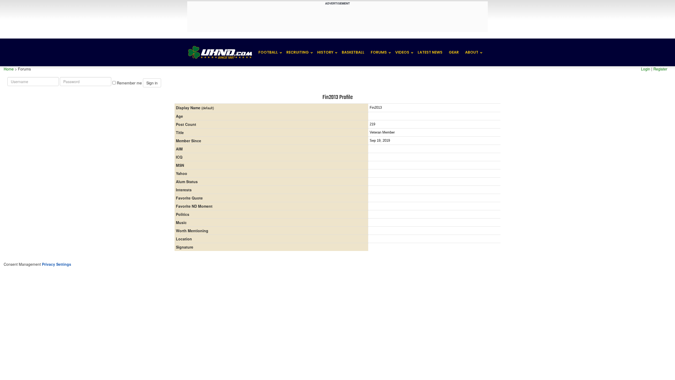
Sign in (152, 83)
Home (9, 69)
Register (660, 69)
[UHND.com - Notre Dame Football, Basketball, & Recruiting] (220, 52)
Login (645, 69)
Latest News (430, 52)
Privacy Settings (56, 264)
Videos (402, 52)
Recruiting (297, 52)
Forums (379, 52)
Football (268, 52)
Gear (454, 52)
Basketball (353, 52)
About (471, 52)
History (325, 52)
